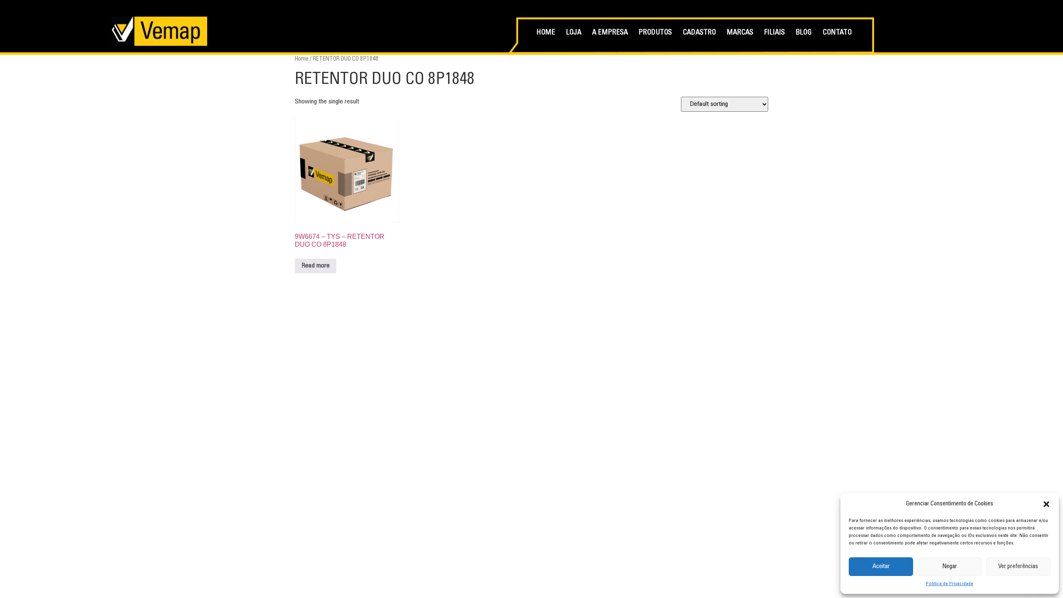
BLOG (804, 33)
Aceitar (881, 567)
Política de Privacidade (949, 583)
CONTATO (837, 33)
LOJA (573, 33)
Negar (949, 567)
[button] (1046, 504)
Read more (315, 265)
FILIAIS (774, 33)
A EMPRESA (610, 33)
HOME (545, 33)
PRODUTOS (655, 33)
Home (302, 59)
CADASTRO (699, 33)
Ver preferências (1018, 567)
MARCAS (740, 33)
